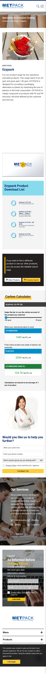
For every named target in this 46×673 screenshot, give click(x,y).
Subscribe (16, 599)
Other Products (14, 280)
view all (20, 534)
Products (5, 21)
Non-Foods (15, 21)
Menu (6, 632)
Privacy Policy (11, 465)
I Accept (11, 662)
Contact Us (23, 471)
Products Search (32, 280)
